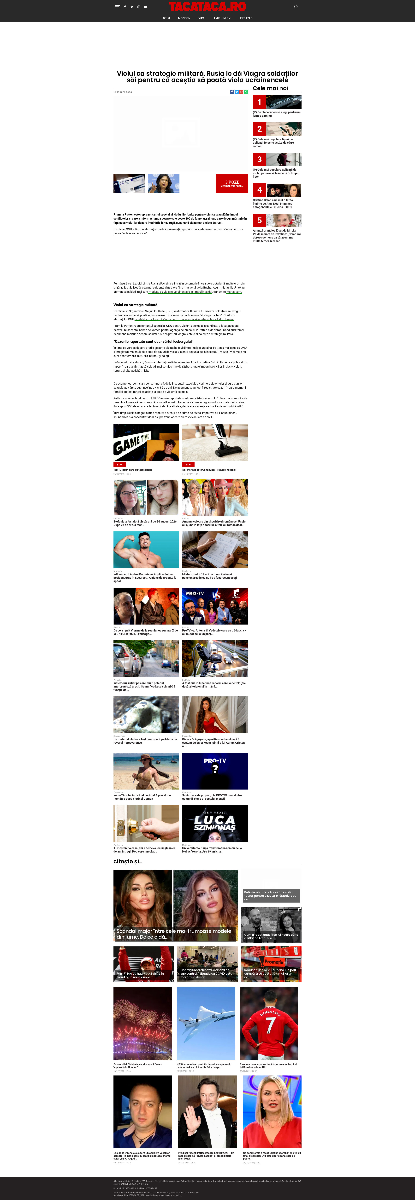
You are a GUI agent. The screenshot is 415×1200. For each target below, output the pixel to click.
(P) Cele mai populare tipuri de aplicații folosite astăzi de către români (273, 142)
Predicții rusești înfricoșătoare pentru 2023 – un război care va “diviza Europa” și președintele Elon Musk (206, 1155)
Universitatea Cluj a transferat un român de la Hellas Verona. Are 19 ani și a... (212, 849)
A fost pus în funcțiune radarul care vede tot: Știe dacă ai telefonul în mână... (214, 684)
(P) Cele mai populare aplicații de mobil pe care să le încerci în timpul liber (276, 173)
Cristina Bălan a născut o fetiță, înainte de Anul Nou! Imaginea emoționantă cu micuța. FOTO (273, 203)
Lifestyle (245, 18)
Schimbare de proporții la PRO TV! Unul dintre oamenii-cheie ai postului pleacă (212, 797)
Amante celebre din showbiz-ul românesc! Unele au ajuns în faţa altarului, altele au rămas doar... (214, 523)
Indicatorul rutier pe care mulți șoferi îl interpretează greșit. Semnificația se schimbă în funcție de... (144, 686)
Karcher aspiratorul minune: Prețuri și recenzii (209, 469)
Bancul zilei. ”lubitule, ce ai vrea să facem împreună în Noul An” (137, 1066)
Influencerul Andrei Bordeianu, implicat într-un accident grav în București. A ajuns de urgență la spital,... (144, 578)
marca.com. (234, 291)
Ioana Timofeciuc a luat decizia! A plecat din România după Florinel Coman (142, 797)
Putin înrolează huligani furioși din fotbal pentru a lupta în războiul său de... (270, 896)
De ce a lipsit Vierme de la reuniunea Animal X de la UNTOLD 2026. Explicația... (145, 632)
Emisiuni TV (222, 18)
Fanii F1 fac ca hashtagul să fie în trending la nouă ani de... (140, 975)
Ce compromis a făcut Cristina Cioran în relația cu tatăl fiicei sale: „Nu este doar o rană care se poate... (272, 1155)
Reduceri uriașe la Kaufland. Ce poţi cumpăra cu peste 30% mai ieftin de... (270, 973)
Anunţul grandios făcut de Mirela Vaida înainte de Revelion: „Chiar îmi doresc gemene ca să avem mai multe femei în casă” (277, 236)
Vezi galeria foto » (232, 183)
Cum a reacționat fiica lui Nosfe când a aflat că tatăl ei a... (271, 936)
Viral (202, 18)
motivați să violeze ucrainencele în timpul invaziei (180, 291)
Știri (166, 18)
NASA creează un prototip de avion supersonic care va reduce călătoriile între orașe (204, 1066)
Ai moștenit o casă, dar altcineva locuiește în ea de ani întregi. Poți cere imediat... (144, 849)
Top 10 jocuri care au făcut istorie (132, 469)
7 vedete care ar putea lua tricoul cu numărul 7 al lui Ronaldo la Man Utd (268, 1066)
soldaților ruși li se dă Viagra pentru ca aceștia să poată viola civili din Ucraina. (184, 319)
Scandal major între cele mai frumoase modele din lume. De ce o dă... (174, 934)
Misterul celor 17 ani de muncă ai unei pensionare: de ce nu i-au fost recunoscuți (209, 576)
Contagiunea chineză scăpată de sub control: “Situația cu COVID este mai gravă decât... (206, 973)
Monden (184, 18)
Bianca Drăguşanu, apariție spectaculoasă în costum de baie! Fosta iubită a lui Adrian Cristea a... (213, 743)
